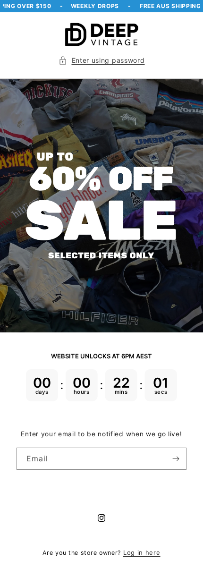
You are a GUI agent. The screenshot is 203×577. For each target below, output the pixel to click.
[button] (102, 60)
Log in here (142, 552)
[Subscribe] (175, 459)
